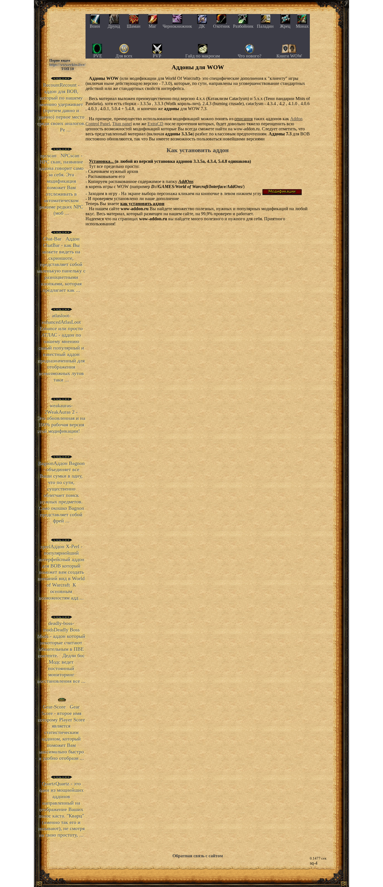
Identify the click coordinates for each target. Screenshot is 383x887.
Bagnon (61, 492)
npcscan (61, 184)
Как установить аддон (198, 150)
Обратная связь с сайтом (197, 855)
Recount (61, 107)
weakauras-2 (61, 421)
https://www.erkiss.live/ (67, 65)
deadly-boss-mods (61, 652)
